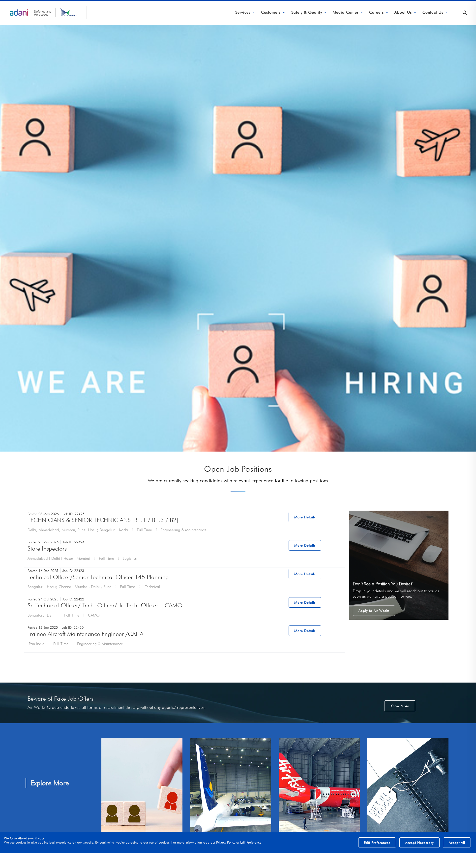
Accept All (457, 843)
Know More (399, 706)
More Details (305, 517)
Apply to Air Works (373, 611)
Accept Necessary (419, 843)
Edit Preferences (377, 843)
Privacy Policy (225, 842)
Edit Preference (250, 842)
